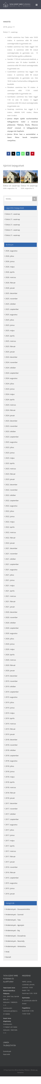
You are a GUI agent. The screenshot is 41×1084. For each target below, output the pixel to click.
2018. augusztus (11, 761)
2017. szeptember (12, 819)
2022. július (9, 511)
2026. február (10, 283)
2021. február (10, 601)
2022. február (10, 538)
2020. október (10, 623)
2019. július (9, 702)
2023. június (10, 453)
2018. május (10, 777)
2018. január (10, 798)
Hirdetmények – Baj (12, 930)
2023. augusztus (11, 442)
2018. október (10, 750)
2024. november (11, 362)
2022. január (10, 543)
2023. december (11, 421)
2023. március (10, 469)
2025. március (10, 341)
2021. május (10, 585)
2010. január (10, 894)
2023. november (11, 426)
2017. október (10, 814)
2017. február (10, 856)
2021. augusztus (11, 570)
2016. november (11, 867)
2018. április (10, 782)
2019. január (10, 734)
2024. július (9, 384)
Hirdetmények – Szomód (14, 914)
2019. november (11, 681)
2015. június (10, 888)
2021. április (10, 591)
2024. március (10, 405)
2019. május (10, 713)
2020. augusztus (11, 633)
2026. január (10, 288)
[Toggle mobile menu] (37, 5)
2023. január (10, 479)
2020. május (10, 649)
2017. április (10, 846)
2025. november (11, 299)
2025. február (10, 346)
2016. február (10, 872)
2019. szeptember (12, 692)
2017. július (9, 830)
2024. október (10, 368)
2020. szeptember (12, 628)
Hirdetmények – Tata (12, 920)
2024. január (10, 415)
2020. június (10, 644)
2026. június (10, 261)
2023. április (10, 463)
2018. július (9, 766)
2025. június (10, 325)
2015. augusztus (11, 883)
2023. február (10, 474)
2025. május (10, 330)
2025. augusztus (11, 314)
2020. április (10, 655)
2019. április (10, 718)
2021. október (10, 559)
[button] (4, 179)
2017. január (10, 862)
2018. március (10, 787)
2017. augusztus (11, 825)
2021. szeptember (12, 564)
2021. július (9, 575)
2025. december (11, 293)
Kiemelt (8, 957)
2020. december (11, 612)
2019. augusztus (11, 697)
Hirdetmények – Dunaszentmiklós (17, 909)
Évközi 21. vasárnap (12, 214)
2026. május (10, 267)
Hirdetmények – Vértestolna (15, 946)
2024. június (10, 389)
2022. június (10, 516)
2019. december (11, 676)
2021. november (11, 554)
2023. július (9, 447)
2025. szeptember (12, 309)
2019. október (10, 686)
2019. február (10, 729)
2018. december (11, 740)
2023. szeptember (12, 437)
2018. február (10, 793)
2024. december (11, 357)
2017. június (10, 835)
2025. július (9, 320)
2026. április (10, 272)
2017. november (11, 809)
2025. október (10, 304)
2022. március (10, 532)
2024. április (10, 399)
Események (7, 1051)
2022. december (11, 485)
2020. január (10, 670)
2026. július (9, 256)
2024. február (10, 410)
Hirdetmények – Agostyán (14, 925)
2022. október (10, 495)
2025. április (10, 336)
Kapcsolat (6, 1054)
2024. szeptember (12, 373)
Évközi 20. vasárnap (11, 185)
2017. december (11, 803)
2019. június (10, 708)
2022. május (10, 522)
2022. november (11, 490)
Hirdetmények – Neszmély (14, 941)
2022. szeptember (12, 500)
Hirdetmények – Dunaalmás (15, 936)
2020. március (10, 660)
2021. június (10, 580)
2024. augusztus (11, 378)
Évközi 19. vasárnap (29, 185)
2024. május (10, 394)
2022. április (10, 527)
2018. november (11, 745)
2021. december (11, 548)
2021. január (10, 607)
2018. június (10, 771)
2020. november (11, 617)
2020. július (9, 639)
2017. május (10, 840)
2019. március (10, 724)
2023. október (10, 431)
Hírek (7, 952)
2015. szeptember (12, 878)
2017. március (10, 851)
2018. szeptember (12, 755)
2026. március (10, 277)
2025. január (10, 352)
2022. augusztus (11, 506)
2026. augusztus (11, 251)
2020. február (10, 665)
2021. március (10, 596)
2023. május (10, 458)
